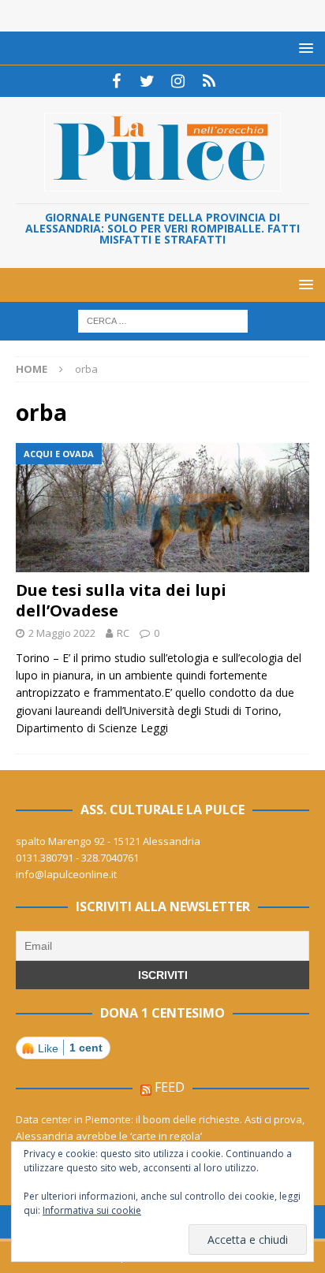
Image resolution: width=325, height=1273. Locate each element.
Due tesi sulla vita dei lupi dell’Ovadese (121, 600)
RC (123, 633)
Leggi (154, 727)
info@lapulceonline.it (66, 874)
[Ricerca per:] (163, 320)
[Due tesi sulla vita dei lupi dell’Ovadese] (162, 507)
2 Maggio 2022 (61, 633)
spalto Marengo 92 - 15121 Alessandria (108, 841)
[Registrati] (208, 81)
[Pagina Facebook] (116, 81)
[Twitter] (147, 81)
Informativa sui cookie (92, 1210)
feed (170, 1087)
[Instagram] (178, 81)
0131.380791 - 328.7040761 (77, 858)
